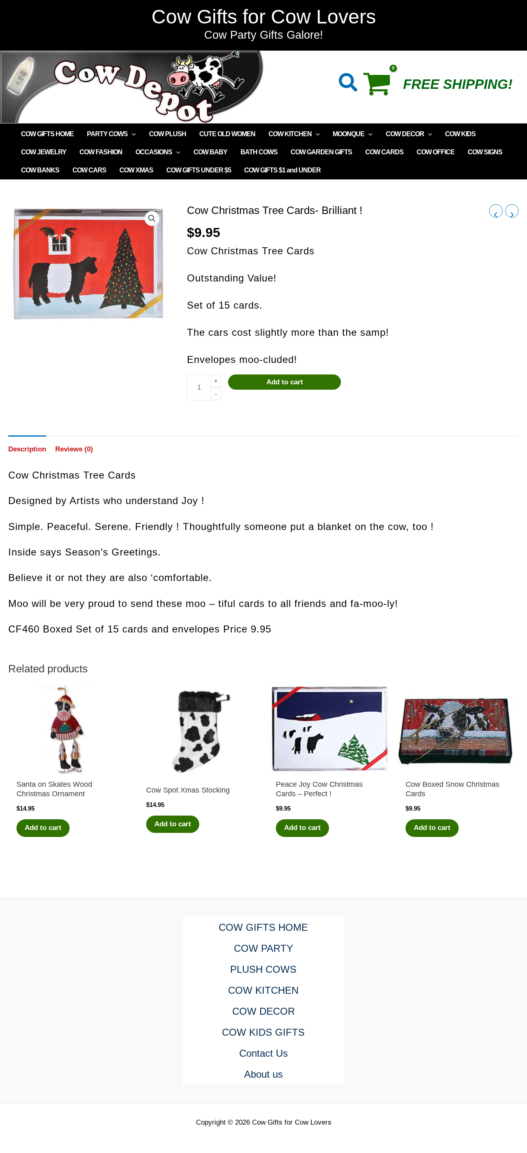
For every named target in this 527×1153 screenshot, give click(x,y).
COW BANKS (40, 170)
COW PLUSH (167, 133)
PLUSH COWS (263, 969)
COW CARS (89, 170)
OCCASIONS (153, 152)
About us (263, 1074)
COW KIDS (460, 133)
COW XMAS (136, 170)
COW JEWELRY (43, 152)
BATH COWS (258, 152)
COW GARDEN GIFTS (321, 152)
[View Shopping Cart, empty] (380, 86)
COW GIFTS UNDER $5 (198, 170)
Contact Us (263, 1053)
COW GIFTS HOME (47, 133)
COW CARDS (384, 152)
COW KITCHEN (290, 133)
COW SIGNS (485, 152)
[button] (348, 84)
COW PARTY (263, 948)
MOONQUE (348, 133)
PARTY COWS (107, 133)
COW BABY (210, 152)
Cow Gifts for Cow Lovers (264, 17)
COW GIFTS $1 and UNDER (282, 170)
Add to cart (284, 382)
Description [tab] (27, 449)
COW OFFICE (436, 152)
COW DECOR (405, 133)
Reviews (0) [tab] (74, 449)
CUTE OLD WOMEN (227, 133)
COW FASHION (100, 152)
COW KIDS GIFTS (263, 1032)
